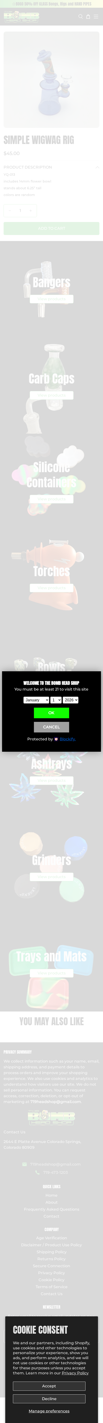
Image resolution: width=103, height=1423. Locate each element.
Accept (49, 1386)
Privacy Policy (75, 1373)
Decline (49, 1399)
